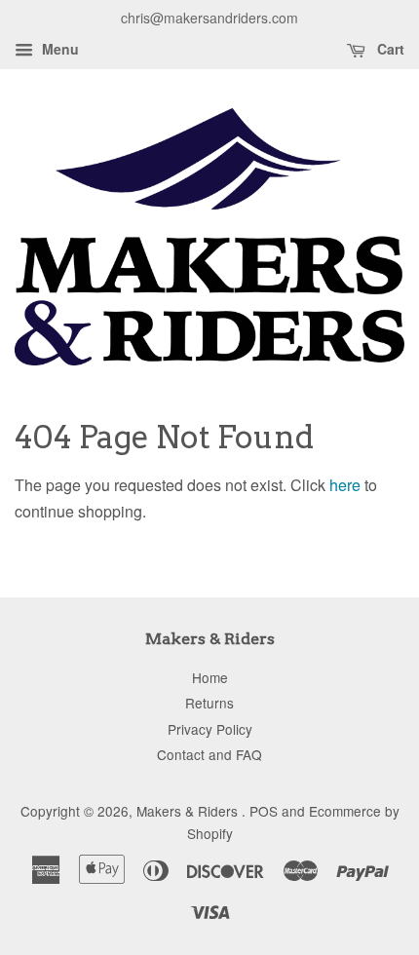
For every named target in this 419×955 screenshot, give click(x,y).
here (345, 485)
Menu (58, 48)
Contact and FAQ (209, 754)
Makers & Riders (189, 811)
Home (210, 677)
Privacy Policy (210, 729)
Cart (388, 48)
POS (263, 811)
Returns (209, 702)
